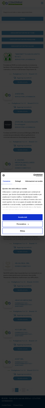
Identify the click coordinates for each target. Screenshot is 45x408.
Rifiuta (22, 231)
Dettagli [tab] (18, 181)
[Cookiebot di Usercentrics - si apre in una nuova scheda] (33, 175)
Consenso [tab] (6, 181)
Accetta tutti (22, 217)
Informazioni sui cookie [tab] (34, 181)
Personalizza (21, 224)
